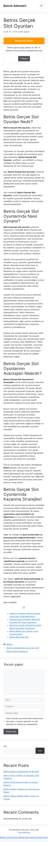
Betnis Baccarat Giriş (19, 637)
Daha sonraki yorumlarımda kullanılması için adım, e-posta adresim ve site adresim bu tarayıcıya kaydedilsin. (24, 721)
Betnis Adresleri (14, 6)
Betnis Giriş (23, 837)
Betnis (9, 644)
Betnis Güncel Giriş (9, 837)
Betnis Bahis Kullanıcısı (17, 651)
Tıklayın (24, 58)
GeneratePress (24, 832)
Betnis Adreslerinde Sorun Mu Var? (23, 648)
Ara (5, 746)
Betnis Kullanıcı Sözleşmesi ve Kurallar (21, 771)
